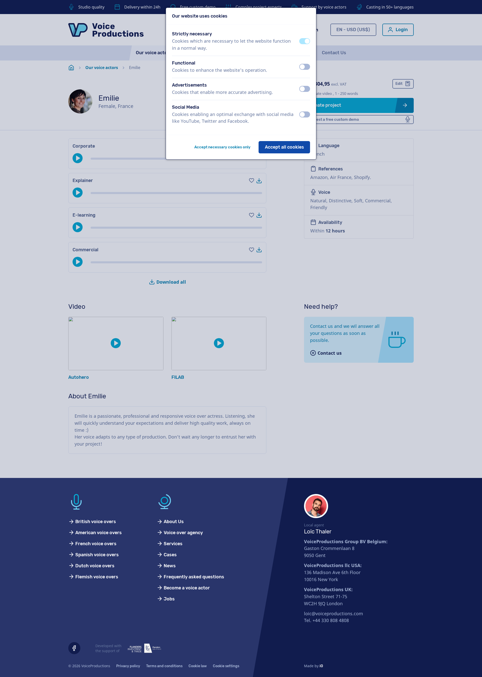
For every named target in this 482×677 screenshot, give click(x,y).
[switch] (304, 41)
